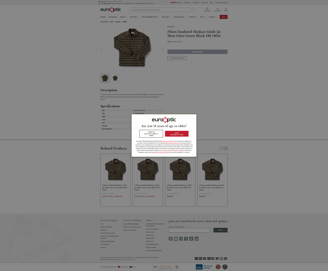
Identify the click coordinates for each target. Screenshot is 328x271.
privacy (160, 150)
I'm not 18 (151, 133)
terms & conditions (179, 150)
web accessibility (166, 150)
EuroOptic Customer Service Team (163, 152)
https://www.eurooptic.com (167, 141)
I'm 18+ (176, 134)
